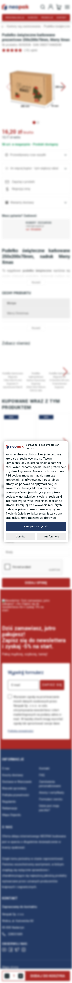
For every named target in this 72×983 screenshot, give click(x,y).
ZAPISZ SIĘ (52, 685)
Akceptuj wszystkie (36, 526)
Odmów (20, 536)
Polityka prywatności (20, 731)
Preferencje (51, 536)
